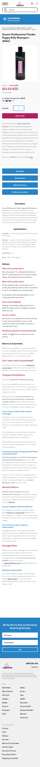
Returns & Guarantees (10, 743)
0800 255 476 (32, 663)
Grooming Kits (25, 706)
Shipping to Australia (10, 758)
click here (11, 502)
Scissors (5, 706)
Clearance (24, 717)
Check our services (13, 20)
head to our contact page (15, 512)
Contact (5, 728)
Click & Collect (7, 747)
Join (20, 649)
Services (5, 739)
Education (24, 702)
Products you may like (20, 192)
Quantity (5, 108)
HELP (12, 334)
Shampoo (6, 710)
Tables (22, 687)
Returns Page (12, 579)
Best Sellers (6, 687)
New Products (7, 691)
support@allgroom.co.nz (12, 563)
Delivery (5, 735)
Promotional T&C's (9, 754)
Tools (4, 713)
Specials (23, 713)
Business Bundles (26, 710)
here (31, 157)
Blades (4, 702)
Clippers (5, 698)
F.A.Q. (4, 732)
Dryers (22, 691)
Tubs (21, 695)
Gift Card (5, 695)
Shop (3, 28)
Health (22, 698)
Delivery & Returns (20, 185)
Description (20, 171)
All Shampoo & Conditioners (16, 28)
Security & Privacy (9, 750)
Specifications (20, 178)
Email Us (35, 667)
